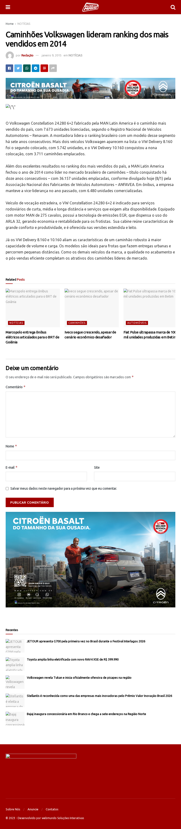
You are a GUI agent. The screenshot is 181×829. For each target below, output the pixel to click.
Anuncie (33, 809)
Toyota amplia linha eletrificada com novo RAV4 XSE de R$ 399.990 (73, 659)
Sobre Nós (13, 809)
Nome (11, 446)
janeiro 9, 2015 (52, 55)
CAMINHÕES (77, 322)
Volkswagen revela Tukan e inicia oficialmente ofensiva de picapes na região (79, 677)
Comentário (16, 387)
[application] (90, 559)
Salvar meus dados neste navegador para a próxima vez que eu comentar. (63, 488)
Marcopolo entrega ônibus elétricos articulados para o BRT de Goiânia (32, 337)
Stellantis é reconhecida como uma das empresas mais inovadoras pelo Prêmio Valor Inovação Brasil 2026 (99, 695)
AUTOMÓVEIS (137, 322)
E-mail (12, 467)
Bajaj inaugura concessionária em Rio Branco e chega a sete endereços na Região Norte (86, 713)
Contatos (52, 809)
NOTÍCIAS (23, 23)
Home (10, 23)
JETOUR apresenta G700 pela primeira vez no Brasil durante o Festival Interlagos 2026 (86, 641)
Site (97, 467)
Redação (27, 55)
